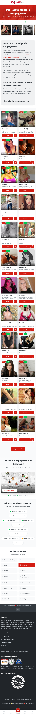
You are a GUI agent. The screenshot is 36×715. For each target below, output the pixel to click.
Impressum (28, 699)
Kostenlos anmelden (9, 490)
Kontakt (13, 699)
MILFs (5, 605)
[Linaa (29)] (13, 478)
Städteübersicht (5, 636)
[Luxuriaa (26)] (9, 481)
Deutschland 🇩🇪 (12, 605)
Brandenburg (20, 605)
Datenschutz (20, 699)
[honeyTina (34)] (7, 473)
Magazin (3, 645)
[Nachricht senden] (15, 135)
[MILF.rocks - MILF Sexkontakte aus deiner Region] (18, 2)
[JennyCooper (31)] (26, 477)
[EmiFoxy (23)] (23, 475)
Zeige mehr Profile (18, 449)
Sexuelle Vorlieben (6, 642)
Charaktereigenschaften (8, 639)
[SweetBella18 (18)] (21, 480)
